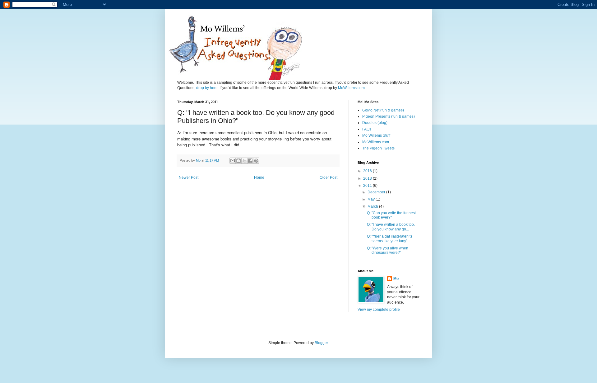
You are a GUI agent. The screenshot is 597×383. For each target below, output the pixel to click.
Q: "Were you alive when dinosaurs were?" (387, 250)
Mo (396, 279)
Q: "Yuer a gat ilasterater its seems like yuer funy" (389, 238)
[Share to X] (244, 161)
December (377, 192)
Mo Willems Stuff (376, 135)
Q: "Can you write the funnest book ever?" (391, 215)
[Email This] (232, 161)
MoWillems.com (351, 88)
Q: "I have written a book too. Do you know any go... (391, 226)
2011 (368, 185)
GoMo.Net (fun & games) (383, 110)
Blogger (321, 343)
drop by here (207, 88)
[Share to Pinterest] (256, 161)
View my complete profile (379, 309)
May (372, 199)
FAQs (366, 129)
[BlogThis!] (238, 161)
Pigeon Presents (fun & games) (388, 116)
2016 (368, 171)
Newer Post (188, 177)
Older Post (328, 177)
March (373, 206)
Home (259, 177)
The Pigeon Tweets (378, 148)
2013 (368, 178)
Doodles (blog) (374, 123)
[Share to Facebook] (250, 161)
